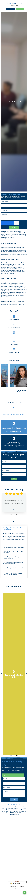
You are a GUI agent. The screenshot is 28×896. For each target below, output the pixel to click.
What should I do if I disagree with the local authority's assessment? (12, 573)
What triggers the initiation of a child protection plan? (12, 528)
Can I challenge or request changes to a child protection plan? (13, 557)
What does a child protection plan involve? (13, 547)
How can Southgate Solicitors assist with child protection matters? (13, 568)
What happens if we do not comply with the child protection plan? (13, 563)
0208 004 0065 (6, 237)
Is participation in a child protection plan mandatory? (13, 552)
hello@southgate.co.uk (8, 238)
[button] (2, 9)
